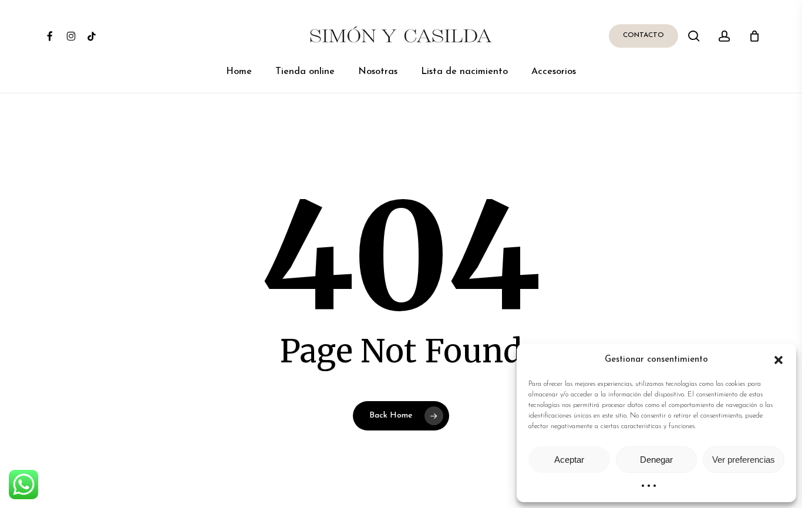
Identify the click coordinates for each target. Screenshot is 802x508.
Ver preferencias (743, 460)
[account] (724, 36)
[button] (778, 360)
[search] (694, 36)
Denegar (656, 460)
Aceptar (569, 460)
